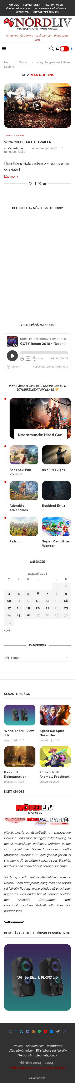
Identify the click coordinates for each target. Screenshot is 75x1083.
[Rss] (33, 1031)
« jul (7, 630)
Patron (15, 541)
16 (66, 601)
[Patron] (24, 526)
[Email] (51, 1031)
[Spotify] (39, 1031)
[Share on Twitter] (39, 183)
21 (47, 608)
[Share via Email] (44, 183)
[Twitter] (21, 1031)
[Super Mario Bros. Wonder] (56, 526)
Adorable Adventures (19, 508)
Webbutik (22, 12)
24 (9, 615)
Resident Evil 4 (53, 506)
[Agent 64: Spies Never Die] (55, 715)
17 (9, 608)
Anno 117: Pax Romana (20, 472)
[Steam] (58, 1031)
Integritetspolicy (46, 12)
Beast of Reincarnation (15, 774)
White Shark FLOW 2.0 (19, 733)
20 (38, 608)
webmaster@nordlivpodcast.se (37, 1067)
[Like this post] (30, 183)
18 (19, 608)
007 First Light (53, 470)
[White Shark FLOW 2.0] (19, 715)
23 (66, 608)
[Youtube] (45, 1031)
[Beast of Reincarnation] (19, 756)
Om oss (14, 5)
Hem (7, 62)
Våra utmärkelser (18, 8)
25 (19, 615)
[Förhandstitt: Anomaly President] (55, 756)
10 (9, 601)
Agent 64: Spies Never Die (52, 733)
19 (28, 608)
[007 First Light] (56, 454)
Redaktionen (31, 5)
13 (38, 601)
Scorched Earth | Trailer (27, 142)
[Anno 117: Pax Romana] (24, 454)
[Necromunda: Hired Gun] (40, 418)
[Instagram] (10, 1031)
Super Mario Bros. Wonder (56, 544)
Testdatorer (53, 5)
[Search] (51, 49)
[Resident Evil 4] (56, 490)
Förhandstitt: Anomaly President (55, 774)
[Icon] (37, 105)
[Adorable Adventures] (24, 490)
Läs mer (10, 176)
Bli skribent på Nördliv (50, 8)
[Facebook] (16, 1031)
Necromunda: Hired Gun (40, 435)
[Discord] (27, 1031)
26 (28, 615)
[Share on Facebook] (35, 183)
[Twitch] (64, 1031)
